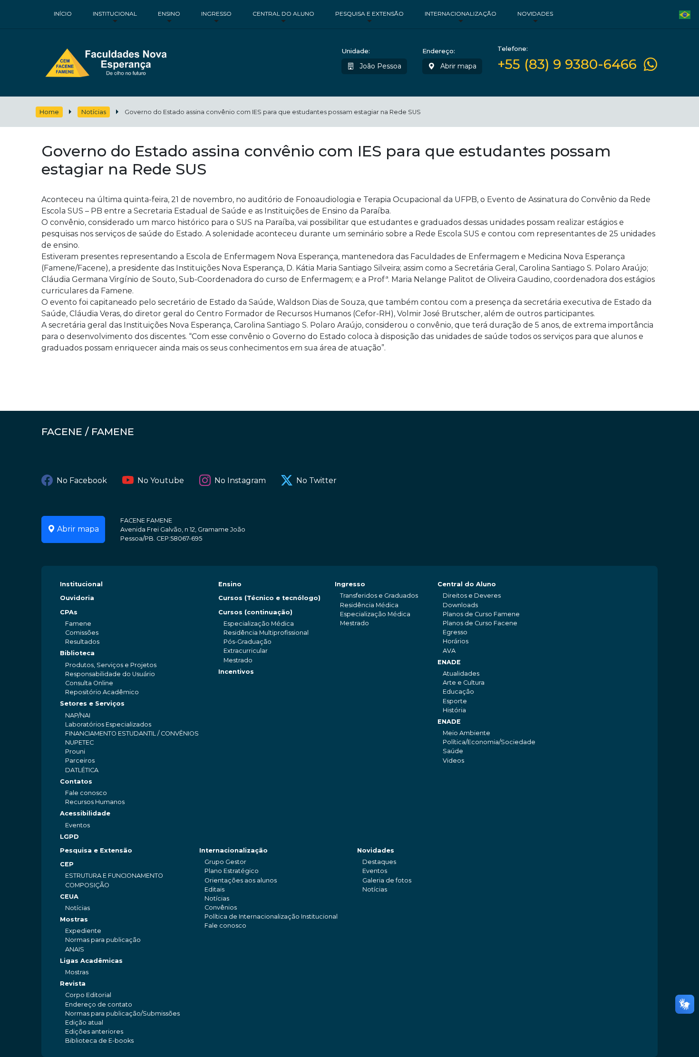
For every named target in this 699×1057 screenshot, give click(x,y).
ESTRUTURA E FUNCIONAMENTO (114, 875)
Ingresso (216, 13)
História (454, 710)
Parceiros (80, 760)
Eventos (77, 825)
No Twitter (316, 480)
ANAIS (74, 949)
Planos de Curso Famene (481, 614)
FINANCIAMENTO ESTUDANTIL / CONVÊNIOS (132, 733)
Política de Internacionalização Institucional (271, 916)
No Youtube (160, 480)
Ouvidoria (77, 597)
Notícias (93, 112)
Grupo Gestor (225, 861)
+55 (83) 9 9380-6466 (567, 64)
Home (49, 112)
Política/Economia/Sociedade (489, 742)
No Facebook (82, 480)
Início (63, 13)
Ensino (169, 13)
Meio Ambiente (466, 733)
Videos (453, 760)
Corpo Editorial (88, 995)
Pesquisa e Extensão (369, 13)
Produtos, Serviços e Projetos (110, 665)
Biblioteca (77, 653)
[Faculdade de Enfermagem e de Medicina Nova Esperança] (106, 60)
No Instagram (240, 480)
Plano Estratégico (231, 870)
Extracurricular (245, 650)
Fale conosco (86, 792)
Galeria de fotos (386, 880)
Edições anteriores (94, 1031)
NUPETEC (79, 742)
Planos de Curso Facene (480, 623)
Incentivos (236, 671)
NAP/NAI (77, 715)
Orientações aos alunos (240, 880)
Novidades (535, 13)
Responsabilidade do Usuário (110, 674)
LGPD (69, 836)
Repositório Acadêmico (102, 692)
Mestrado (237, 660)
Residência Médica (369, 605)
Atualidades (461, 673)
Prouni (75, 751)
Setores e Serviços (92, 703)
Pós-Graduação (247, 641)
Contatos (76, 781)
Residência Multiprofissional (266, 632)
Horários (455, 641)
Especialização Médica (258, 623)
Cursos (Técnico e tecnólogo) (269, 597)
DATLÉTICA (81, 770)
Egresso (455, 632)
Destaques (379, 861)
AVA (449, 650)
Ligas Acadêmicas (91, 960)
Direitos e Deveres (472, 595)
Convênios (220, 907)
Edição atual (84, 1022)
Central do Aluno (283, 13)
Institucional (115, 13)
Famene (78, 623)
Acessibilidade (85, 813)
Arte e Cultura (464, 682)
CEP (67, 864)
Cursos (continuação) (255, 612)
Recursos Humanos (95, 801)
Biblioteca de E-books (99, 1040)
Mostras (74, 919)
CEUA (69, 896)
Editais (214, 889)
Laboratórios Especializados (108, 724)
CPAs (69, 612)
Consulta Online (89, 683)
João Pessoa (379, 66)
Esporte (455, 701)
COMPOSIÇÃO (87, 885)
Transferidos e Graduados (379, 595)
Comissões (81, 632)
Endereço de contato (98, 1004)
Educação (458, 691)
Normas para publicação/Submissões (122, 1013)
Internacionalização (460, 13)
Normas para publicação (103, 939)
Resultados (82, 641)
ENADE (449, 662)
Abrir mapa (457, 66)
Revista (73, 983)
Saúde (453, 751)
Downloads (460, 605)
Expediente (83, 930)
